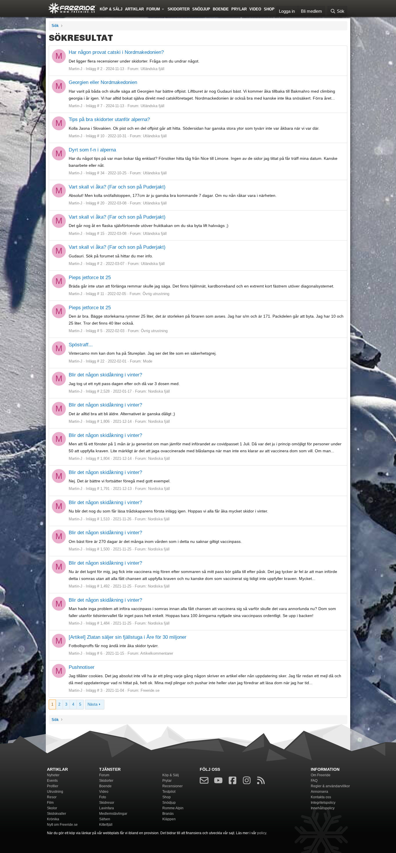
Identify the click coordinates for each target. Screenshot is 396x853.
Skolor (52, 808)
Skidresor (106, 803)
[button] (164, 8)
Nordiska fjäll (159, 391)
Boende (221, 9)
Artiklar (134, 9)
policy (261, 833)
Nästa (92, 704)
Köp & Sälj (111, 9)
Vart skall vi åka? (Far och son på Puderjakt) (117, 187)
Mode (147, 361)
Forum (153, 9)
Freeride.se (150, 690)
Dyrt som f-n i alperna (92, 150)
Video (255, 9)
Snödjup (201, 9)
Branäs (168, 814)
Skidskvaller (56, 814)
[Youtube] (218, 781)
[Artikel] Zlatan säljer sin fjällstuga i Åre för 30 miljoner (127, 637)
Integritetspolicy (323, 803)
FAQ (314, 781)
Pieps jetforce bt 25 (90, 277)
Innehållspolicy (323, 808)
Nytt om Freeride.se (62, 825)
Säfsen (104, 819)
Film (50, 803)
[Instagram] (246, 781)
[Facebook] (232, 781)
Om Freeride (320, 775)
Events (52, 781)
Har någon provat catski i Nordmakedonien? (116, 52)
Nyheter (53, 775)
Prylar (239, 9)
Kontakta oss (321, 797)
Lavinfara (106, 808)
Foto (102, 797)
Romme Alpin (173, 808)
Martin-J (75, 69)
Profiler (52, 786)
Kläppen (169, 819)
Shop (269, 9)
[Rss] (261, 781)
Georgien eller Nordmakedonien (103, 82)
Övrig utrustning (156, 294)
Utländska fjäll (152, 69)
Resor (52, 797)
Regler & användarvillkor (330, 786)
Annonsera (319, 792)
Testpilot (168, 792)
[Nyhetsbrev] (204, 781)
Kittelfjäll (105, 825)
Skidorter (179, 9)
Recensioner (172, 786)
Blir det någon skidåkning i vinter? (105, 375)
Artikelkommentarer (156, 653)
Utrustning (55, 792)
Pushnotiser (82, 667)
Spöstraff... (81, 344)
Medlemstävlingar (113, 814)
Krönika (53, 819)
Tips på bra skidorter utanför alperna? (109, 119)
